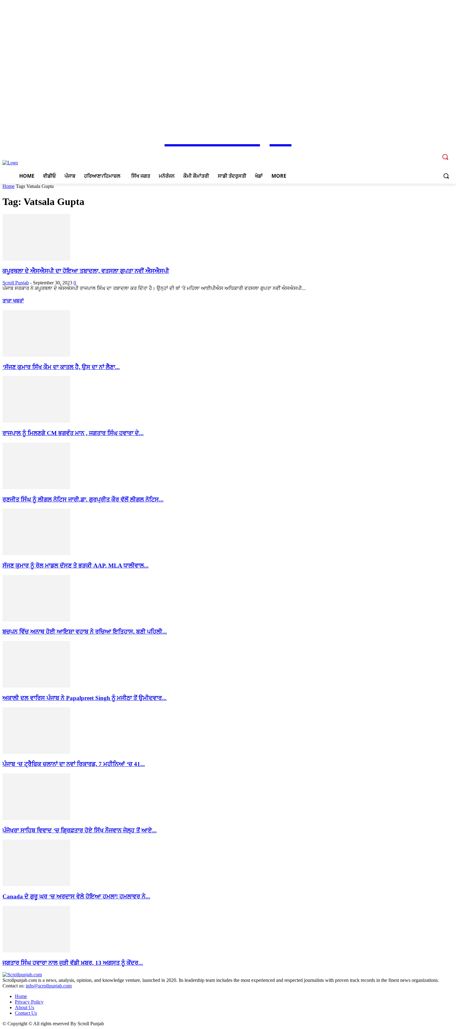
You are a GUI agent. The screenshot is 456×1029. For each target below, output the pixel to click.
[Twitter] (424, 152)
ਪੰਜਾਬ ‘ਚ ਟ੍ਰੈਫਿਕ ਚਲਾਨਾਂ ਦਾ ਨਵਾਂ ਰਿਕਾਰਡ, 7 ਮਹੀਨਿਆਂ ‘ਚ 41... (73, 764)
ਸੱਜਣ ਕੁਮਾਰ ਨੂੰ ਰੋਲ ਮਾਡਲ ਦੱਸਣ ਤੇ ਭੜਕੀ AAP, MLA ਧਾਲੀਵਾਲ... (75, 565)
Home (8, 186)
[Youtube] (432, 152)
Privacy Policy (29, 1001)
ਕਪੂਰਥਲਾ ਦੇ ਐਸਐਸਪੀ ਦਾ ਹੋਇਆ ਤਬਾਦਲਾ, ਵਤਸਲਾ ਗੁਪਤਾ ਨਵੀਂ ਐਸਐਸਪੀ (85, 271)
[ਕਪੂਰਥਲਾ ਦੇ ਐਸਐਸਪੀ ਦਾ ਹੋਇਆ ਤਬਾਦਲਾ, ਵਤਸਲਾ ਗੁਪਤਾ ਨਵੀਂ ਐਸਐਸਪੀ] (36, 258)
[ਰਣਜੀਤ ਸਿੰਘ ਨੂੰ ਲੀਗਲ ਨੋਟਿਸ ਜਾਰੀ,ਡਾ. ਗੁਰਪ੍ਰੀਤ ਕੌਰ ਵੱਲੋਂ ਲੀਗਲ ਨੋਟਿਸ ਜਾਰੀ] (36, 487)
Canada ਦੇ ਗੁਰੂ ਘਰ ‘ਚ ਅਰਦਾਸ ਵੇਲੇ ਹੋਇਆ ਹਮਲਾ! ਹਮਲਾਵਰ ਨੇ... (76, 896)
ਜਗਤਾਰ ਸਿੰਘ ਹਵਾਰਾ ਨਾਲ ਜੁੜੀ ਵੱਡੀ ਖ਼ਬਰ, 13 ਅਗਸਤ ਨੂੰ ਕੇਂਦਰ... (72, 963)
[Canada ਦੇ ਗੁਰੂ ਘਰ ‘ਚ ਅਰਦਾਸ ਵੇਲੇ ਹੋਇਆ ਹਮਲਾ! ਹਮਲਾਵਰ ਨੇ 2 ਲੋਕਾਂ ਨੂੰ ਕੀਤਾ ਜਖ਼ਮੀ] (36, 884)
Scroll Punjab (15, 282)
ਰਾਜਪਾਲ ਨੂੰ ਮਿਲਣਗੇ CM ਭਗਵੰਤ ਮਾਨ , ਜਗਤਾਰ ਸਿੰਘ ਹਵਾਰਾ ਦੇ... (73, 433)
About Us (24, 1007)
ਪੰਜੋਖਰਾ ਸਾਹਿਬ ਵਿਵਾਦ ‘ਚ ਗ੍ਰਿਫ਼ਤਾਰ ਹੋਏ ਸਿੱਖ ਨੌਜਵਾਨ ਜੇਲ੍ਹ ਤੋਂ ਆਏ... (79, 830)
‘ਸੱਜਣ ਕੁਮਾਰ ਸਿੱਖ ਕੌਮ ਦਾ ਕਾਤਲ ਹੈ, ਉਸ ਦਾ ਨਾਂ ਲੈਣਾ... (61, 367)
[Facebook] (407, 152)
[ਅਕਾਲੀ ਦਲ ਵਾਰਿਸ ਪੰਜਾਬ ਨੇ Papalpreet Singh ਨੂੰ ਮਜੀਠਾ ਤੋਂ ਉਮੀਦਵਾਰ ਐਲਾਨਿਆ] (36, 685)
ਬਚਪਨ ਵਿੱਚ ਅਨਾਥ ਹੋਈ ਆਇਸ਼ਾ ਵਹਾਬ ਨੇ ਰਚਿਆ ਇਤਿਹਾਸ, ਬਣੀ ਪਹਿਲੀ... (84, 631)
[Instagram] (415, 152)
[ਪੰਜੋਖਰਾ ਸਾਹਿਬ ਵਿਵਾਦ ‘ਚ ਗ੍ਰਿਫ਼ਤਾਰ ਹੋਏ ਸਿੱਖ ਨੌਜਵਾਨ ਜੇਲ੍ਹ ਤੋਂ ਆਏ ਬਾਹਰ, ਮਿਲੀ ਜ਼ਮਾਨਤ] (36, 818)
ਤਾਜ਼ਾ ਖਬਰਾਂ (13, 300)
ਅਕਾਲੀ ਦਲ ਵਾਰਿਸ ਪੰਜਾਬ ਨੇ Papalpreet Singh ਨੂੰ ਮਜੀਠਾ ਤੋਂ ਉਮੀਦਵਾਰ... (84, 698)
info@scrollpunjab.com (49, 985)
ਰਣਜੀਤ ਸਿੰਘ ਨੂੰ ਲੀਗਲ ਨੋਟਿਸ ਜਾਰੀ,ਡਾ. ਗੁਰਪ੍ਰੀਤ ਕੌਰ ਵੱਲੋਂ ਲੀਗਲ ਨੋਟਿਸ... (82, 499)
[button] (446, 175)
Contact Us (26, 1013)
